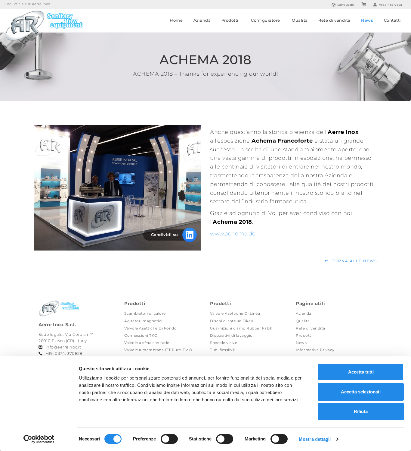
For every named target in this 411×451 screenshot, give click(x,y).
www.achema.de (233, 233)
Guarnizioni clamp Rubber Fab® (241, 328)
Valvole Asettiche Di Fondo (150, 328)
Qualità (300, 20)
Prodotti (230, 20)
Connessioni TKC (140, 335)
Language (345, 5)
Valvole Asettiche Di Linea (235, 313)
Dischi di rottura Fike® (232, 321)
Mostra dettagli (315, 439)
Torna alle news (354, 261)
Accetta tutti (361, 371)
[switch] (169, 439)
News (367, 20)
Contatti (392, 20)
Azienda (202, 20)
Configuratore (265, 20)
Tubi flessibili (222, 350)
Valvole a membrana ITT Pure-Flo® (158, 350)
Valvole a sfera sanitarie (146, 342)
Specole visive (223, 342)
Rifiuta (361, 411)
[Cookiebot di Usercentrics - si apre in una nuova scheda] (39, 439)
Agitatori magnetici (143, 321)
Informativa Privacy (315, 350)
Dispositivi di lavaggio (231, 335)
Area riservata (390, 5)
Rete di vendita (334, 20)
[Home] (44, 24)
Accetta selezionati (361, 391)
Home (176, 20)
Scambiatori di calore (145, 313)
